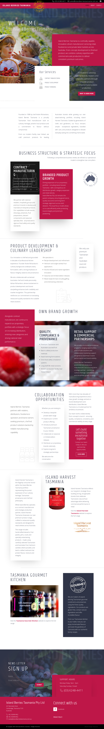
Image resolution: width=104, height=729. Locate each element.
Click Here (81, 454)
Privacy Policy (57, 717)
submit (39, 685)
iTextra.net (95, 726)
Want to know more (87, 93)
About (93, 5)
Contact (99, 5)
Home (87, 5)
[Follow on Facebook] (55, 709)
